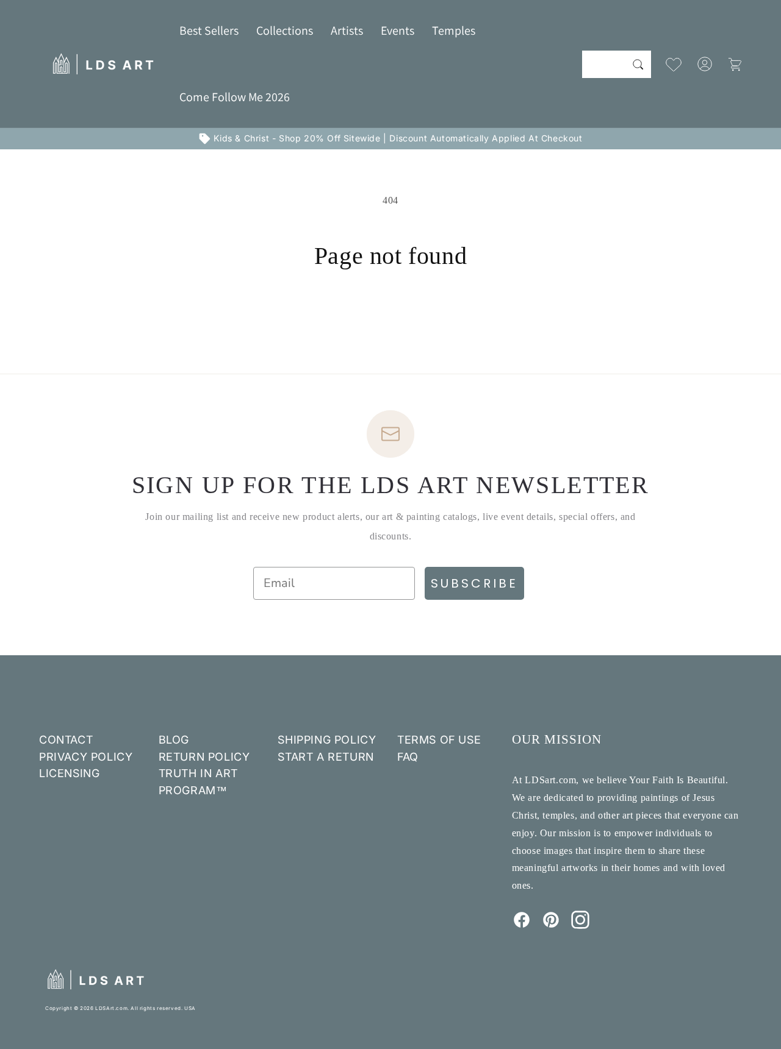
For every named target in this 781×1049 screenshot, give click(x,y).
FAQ (408, 756)
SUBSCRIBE (474, 583)
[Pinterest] (551, 925)
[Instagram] (580, 925)
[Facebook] (521, 925)
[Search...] (637, 64)
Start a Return (325, 756)
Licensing (69, 773)
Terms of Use (439, 739)
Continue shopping (390, 316)
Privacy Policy (85, 756)
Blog (174, 739)
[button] (284, 30)
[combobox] (616, 64)
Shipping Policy (327, 739)
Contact (66, 739)
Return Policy (204, 756)
